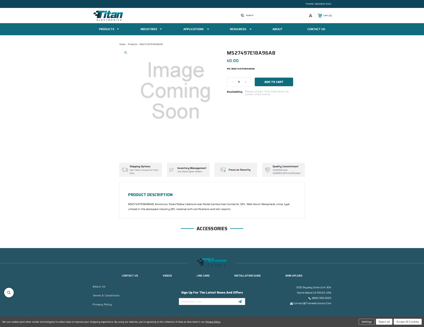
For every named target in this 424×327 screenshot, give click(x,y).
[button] (9, 292)
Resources (238, 29)
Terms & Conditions (106, 295)
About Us (99, 286)
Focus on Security (239, 170)
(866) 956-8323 (321, 298)
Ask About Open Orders (189, 171)
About (277, 29)
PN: (241, 68)
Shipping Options (140, 166)
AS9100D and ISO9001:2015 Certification (287, 171)
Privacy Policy (102, 304)
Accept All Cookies (407, 322)
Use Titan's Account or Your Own (144, 171)
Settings (367, 322)
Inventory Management (192, 168)
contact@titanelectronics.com (312, 303)
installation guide (247, 276)
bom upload (294, 276)
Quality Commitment (285, 166)
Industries (148, 29)
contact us (130, 276)
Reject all (384, 322)
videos (167, 276)
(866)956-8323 (323, 4)
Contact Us (316, 29)
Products (106, 29)
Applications (193, 29)
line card (203, 276)
